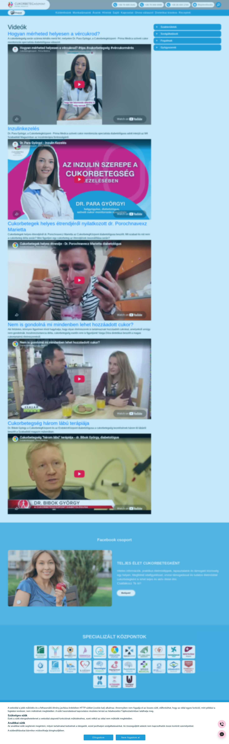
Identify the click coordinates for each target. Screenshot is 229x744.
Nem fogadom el (130, 737)
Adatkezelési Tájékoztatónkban (123, 711)
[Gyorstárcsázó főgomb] (222, 724)
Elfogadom (99, 737)
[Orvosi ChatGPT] (222, 734)
